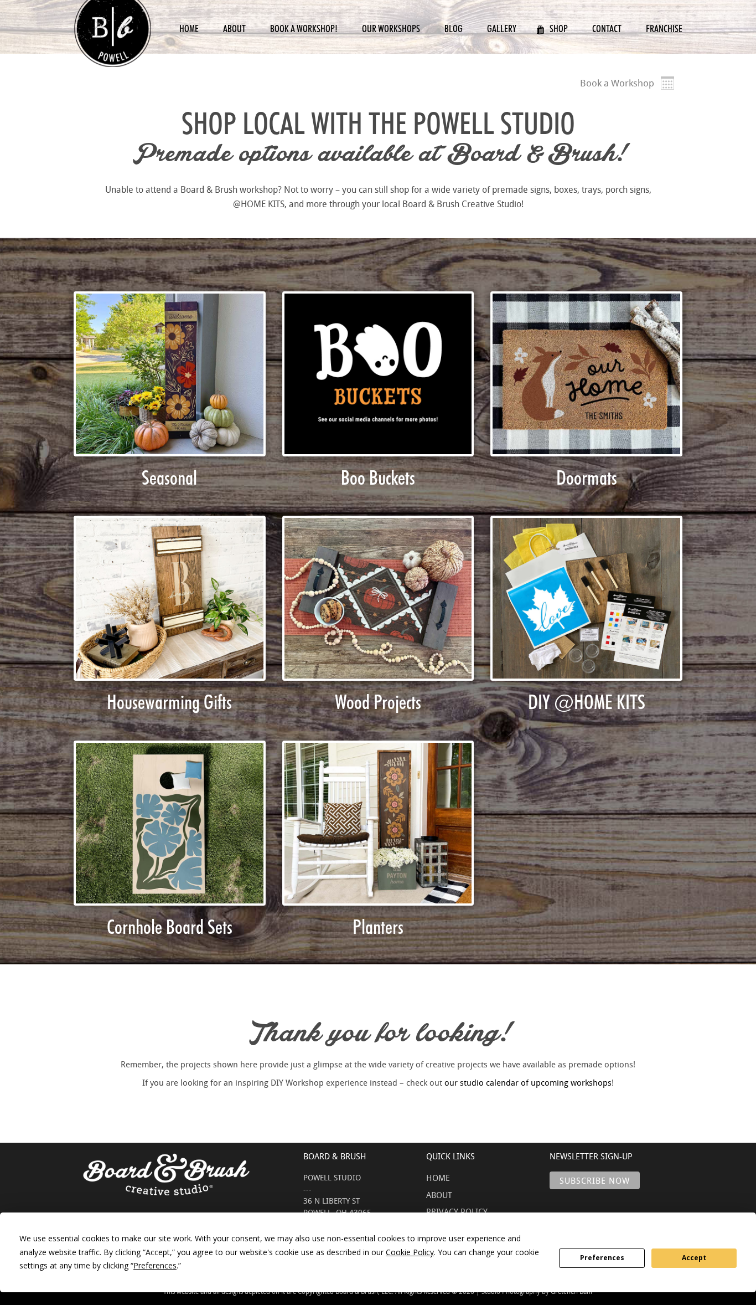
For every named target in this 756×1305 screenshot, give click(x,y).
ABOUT (439, 1194)
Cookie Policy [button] (410, 1252)
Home (189, 28)
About (234, 28)
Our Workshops (391, 28)
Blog (453, 28)
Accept (694, 1257)
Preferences (602, 1257)
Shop (559, 28)
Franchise (664, 28)
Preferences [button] (155, 1265)
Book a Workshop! (304, 28)
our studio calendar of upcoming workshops (528, 1082)
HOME (438, 1177)
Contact (607, 28)
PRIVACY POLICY (457, 1211)
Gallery (501, 28)
